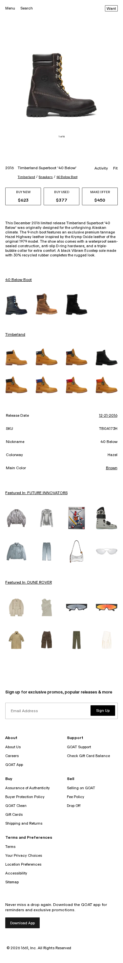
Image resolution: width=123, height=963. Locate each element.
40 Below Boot (66, 177)
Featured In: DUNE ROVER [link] (28, 583)
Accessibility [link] (16, 873)
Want (111, 9)
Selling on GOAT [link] (81, 788)
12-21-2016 (108, 416)
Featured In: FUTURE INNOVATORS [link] (36, 493)
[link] (16, 305)
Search (26, 8)
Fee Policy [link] (75, 797)
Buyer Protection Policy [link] (25, 797)
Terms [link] (10, 847)
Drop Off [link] (73, 806)
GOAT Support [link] (79, 747)
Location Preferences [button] (23, 864)
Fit (115, 169)
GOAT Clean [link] (16, 806)
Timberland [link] (15, 335)
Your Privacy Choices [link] (23, 855)
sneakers (46, 177)
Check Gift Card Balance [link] (88, 756)
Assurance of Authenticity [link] (27, 788)
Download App (22, 923)
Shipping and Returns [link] (23, 823)
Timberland (26, 177)
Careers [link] (12, 756)
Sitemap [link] (12, 882)
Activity (101, 169)
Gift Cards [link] (14, 814)
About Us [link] (13, 747)
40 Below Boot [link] (18, 280)
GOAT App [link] (14, 765)
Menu (10, 8)
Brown (111, 468)
